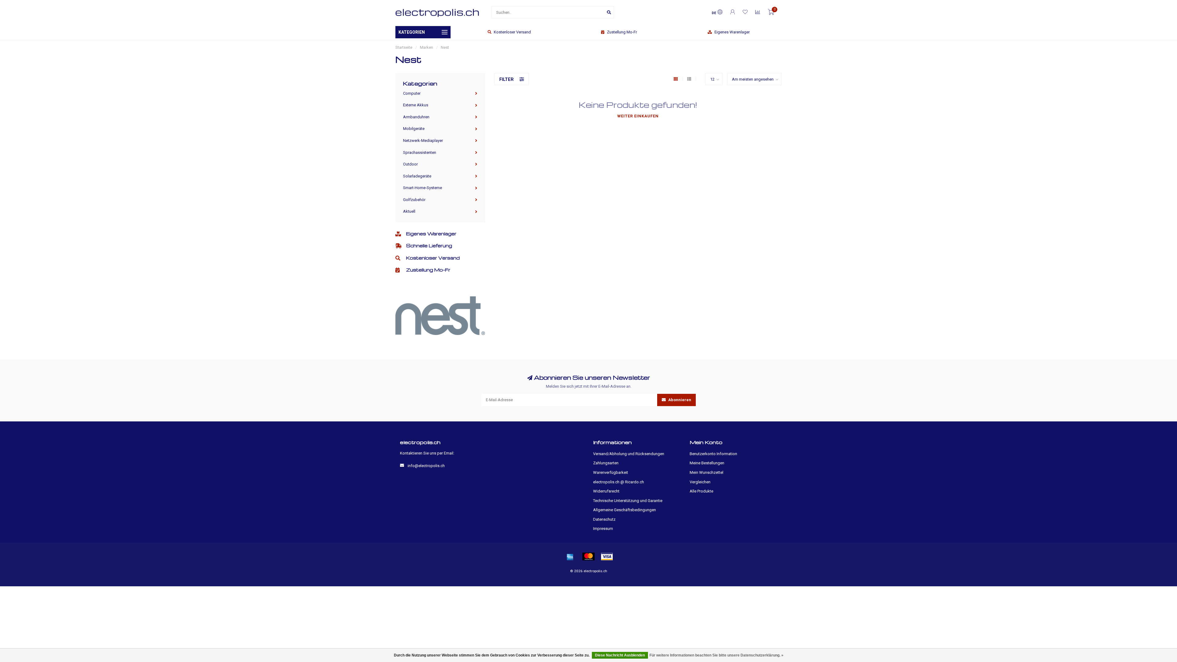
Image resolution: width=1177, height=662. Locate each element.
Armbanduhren (416, 117)
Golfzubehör (414, 199)
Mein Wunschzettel (706, 472)
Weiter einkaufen (638, 116)
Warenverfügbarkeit (610, 472)
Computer (412, 93)
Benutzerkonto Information (713, 453)
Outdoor (410, 164)
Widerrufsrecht (606, 491)
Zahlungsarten (606, 463)
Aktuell (409, 211)
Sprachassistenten (419, 152)
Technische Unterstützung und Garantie (627, 500)
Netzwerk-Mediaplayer (423, 140)
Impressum (603, 528)
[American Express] (570, 556)
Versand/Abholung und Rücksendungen (628, 453)
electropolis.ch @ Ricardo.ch (618, 482)
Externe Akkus (415, 105)
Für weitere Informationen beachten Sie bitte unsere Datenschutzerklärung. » (716, 655)
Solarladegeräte (417, 176)
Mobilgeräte (414, 128)
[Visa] (607, 556)
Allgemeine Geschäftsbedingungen (624, 510)
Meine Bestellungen (707, 463)
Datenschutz (604, 519)
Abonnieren (679, 400)
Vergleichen (700, 482)
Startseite (403, 47)
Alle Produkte (701, 491)
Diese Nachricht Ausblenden (620, 655)
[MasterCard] (588, 556)
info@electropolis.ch (426, 465)
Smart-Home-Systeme (422, 187)
